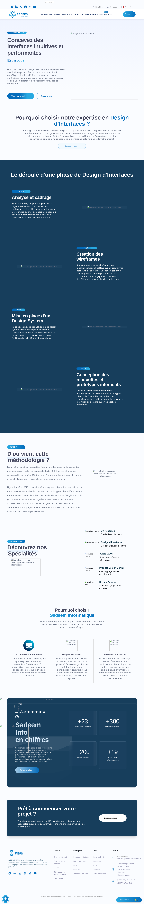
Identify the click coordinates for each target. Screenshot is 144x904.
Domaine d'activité (90, 14)
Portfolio (77, 14)
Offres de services (100, 874)
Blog (110, 14)
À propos (113, 7)
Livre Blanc (97, 861)
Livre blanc (99, 7)
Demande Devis (99, 857)
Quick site (103, 13)
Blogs (95, 865)
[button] (126, 7)
